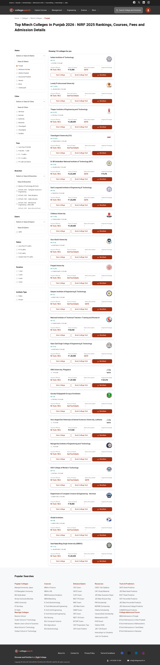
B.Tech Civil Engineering (53, 610)
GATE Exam (77, 591)
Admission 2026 (38, 3)
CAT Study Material (102, 591)
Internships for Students (104, 632)
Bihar (20, 84)
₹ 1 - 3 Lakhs (22, 154)
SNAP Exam (77, 610)
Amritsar (21, 111)
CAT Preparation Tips (81, 625)
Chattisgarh (22, 88)
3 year (20, 278)
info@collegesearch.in (137, 660)
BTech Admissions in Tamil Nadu (131, 627)
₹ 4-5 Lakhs (22, 253)
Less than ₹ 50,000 (25, 147)
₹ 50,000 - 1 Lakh (24, 151)
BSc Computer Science (52, 621)
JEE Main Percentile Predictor (130, 602)
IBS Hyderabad (20, 595)
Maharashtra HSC (101, 617)
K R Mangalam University (24, 591)
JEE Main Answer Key (103, 599)
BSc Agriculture (50, 625)
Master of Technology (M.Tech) (29, 186)
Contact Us (75, 653)
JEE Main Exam (79, 606)
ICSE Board (99, 621)
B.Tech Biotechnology (52, 602)
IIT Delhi (17, 610)
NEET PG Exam (78, 599)
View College (60, 75)
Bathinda (21, 119)
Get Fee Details (73, 96)
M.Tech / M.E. (55, 70)
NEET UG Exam (78, 617)
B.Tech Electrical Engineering (54, 614)
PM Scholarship (100, 602)
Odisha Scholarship (102, 610)
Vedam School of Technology (25, 631)
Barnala (21, 115)
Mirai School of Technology (25, 627)
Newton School (20, 616)
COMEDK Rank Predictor (128, 610)
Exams (11, 3)
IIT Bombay (19, 606)
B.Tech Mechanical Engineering (55, 606)
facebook (122, 653)
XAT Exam (77, 614)
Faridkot (21, 133)
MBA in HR (48, 591)
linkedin (136, 653)
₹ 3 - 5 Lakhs (22, 158)
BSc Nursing (48, 617)
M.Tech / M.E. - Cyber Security (28, 199)
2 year (20, 275)
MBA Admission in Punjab (128, 616)
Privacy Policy (90, 653)
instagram (143, 653)
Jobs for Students (101, 636)
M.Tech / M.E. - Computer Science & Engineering (30, 191)
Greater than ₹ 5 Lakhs (26, 257)
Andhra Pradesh (24, 73)
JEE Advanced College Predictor (131, 606)
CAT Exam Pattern (80, 629)
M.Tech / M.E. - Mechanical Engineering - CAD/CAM (27, 204)
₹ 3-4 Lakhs (22, 249)
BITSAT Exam (78, 621)
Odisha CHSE (99, 625)
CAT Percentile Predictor (128, 599)
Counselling (49, 3)
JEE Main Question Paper (104, 595)
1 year (20, 271)
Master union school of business (26, 624)
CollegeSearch (19, 10)
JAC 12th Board (101, 629)
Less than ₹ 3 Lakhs (25, 246)
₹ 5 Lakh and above (25, 162)
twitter (129, 653)
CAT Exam (77, 587)
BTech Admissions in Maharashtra (132, 624)
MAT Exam (77, 602)
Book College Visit (81, 75)
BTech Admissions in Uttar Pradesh (132, 620)
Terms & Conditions (107, 653)
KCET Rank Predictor (127, 595)
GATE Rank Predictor (127, 587)
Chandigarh (22, 126)
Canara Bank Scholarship (104, 614)
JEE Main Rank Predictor (128, 591)
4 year (20, 282)
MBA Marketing (50, 599)
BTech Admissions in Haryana (130, 631)
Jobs (66, 3)
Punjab (21, 66)
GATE (20, 232)
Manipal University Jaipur (24, 587)
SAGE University (20, 602)
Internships (59, 3)
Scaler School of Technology (25, 620)
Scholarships (26, 3)
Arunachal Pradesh (25, 77)
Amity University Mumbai (24, 599)
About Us (61, 653)
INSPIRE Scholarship (102, 606)
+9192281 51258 (115, 660)
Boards (18, 3)
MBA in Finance (50, 587)
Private (21, 300)
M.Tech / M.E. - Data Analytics (28, 195)
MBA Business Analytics (53, 595)
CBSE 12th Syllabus (102, 587)
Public (20, 296)
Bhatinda (21, 122)
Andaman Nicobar (24, 69)
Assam (21, 80)
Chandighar (22, 130)
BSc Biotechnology (51, 629)
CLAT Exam (77, 595)
